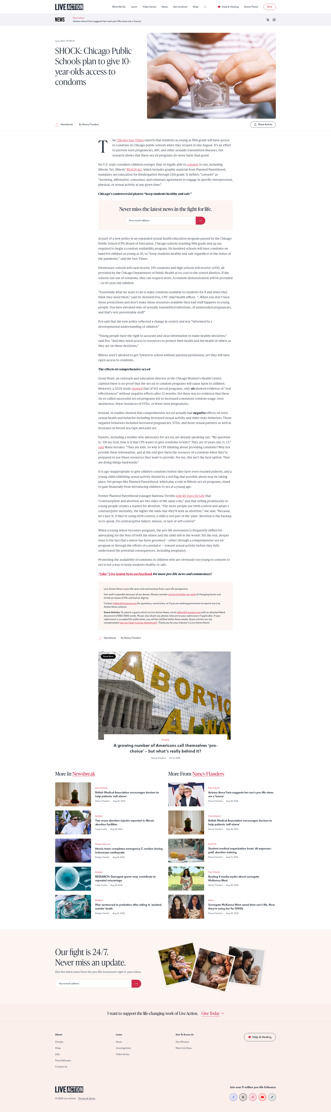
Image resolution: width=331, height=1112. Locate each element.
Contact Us (61, 1066)
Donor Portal (251, 6)
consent (193, 164)
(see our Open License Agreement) (138, 622)
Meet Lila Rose (184, 1048)
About (58, 1034)
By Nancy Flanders (89, 124)
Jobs (57, 1054)
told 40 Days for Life (190, 495)
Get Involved (180, 6)
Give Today (211, 1013)
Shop (195, 6)
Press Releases (63, 1060)
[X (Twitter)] (268, 20)
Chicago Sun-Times (130, 140)
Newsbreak (67, 124)
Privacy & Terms (86, 1098)
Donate (59, 1041)
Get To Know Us (185, 1034)
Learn (134, 6)
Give (269, 6)
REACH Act (134, 169)
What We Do (119, 6)
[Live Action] (69, 7)
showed (137, 388)
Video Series (149, 6)
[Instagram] (274, 20)
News (165, 6)
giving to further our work (182, 594)
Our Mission (182, 1041)
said (101, 447)
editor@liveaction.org (125, 603)
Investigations (123, 1048)
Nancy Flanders (208, 773)
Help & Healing (230, 6)
